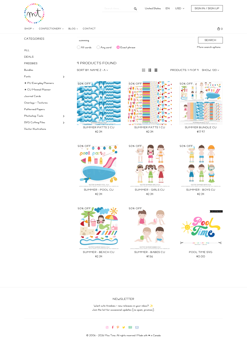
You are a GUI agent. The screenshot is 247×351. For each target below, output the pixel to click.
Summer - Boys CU (200, 190)
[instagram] (108, 327)
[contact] (138, 327)
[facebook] (114, 327)
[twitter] (125, 327)
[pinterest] (119, 327)
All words (86, 47)
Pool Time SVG (201, 252)
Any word (106, 47)
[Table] (156, 70)
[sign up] (132, 327)
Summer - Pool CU (99, 190)
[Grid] (143, 70)
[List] (149, 70)
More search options (209, 47)
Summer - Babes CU (149, 252)
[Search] (135, 8)
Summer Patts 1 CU (149, 127)
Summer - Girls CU (150, 190)
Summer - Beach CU (99, 252)
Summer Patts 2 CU (99, 127)
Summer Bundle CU (201, 127)
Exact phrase (127, 47)
